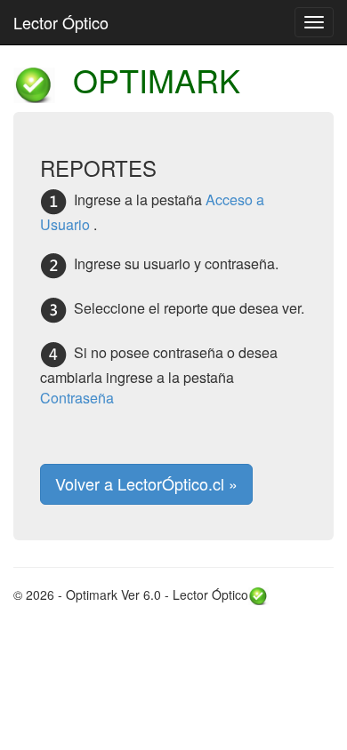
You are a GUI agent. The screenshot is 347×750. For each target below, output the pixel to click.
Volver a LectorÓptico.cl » (146, 483)
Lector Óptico (61, 22)
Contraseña (77, 397)
